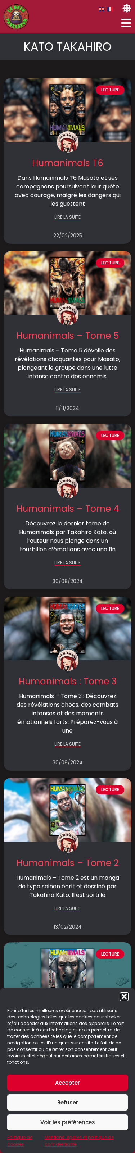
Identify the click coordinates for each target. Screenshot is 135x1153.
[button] (124, 996)
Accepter (67, 1082)
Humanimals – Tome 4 (67, 508)
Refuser (67, 1102)
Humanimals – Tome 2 (68, 863)
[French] (110, 9)
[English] (102, 9)
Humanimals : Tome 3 (68, 681)
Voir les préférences (67, 1122)
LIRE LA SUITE (67, 217)
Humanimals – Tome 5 (67, 335)
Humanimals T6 (67, 163)
